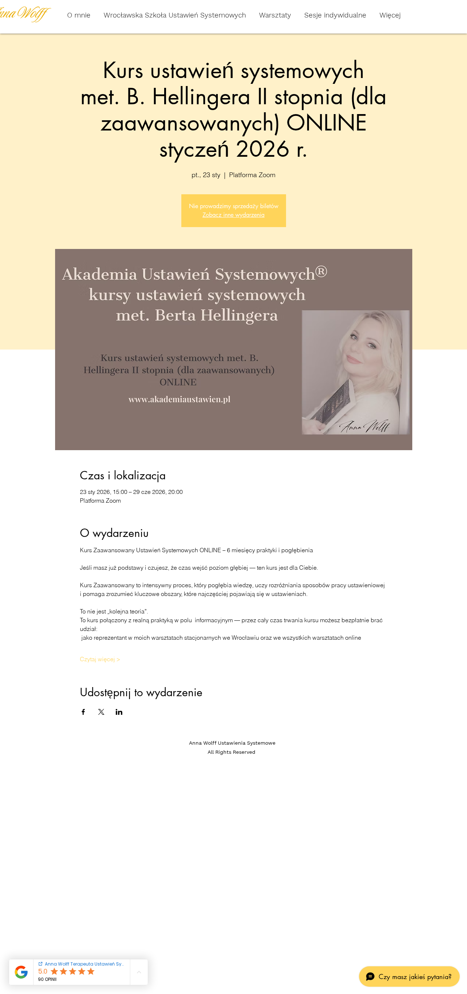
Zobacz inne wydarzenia (233, 215)
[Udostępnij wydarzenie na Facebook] (83, 712)
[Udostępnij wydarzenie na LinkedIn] (119, 712)
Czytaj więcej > (100, 659)
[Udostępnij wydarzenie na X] (101, 712)
